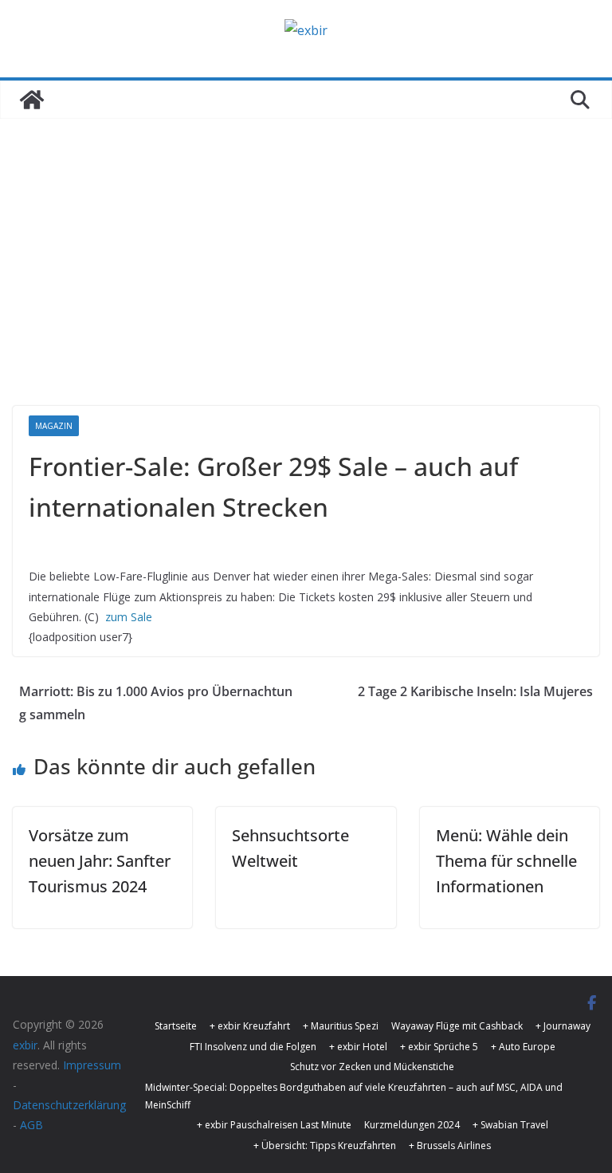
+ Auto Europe (523, 1046)
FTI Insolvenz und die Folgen (253, 1046)
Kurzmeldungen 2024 (412, 1125)
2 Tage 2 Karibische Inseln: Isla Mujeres (475, 691)
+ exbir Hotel (358, 1046)
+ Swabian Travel (510, 1125)
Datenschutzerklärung (69, 1104)
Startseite (176, 1026)
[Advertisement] (306, 238)
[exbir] (32, 100)
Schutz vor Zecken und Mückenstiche (372, 1066)
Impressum (92, 1065)
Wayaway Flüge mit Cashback (457, 1026)
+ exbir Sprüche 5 (439, 1046)
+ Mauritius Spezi (341, 1026)
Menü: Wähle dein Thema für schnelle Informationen (506, 861)
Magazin (54, 425)
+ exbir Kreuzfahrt (250, 1026)
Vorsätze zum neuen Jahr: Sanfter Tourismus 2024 (100, 861)
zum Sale (128, 616)
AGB (31, 1124)
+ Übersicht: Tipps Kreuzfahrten (324, 1145)
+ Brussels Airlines (450, 1145)
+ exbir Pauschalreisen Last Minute (274, 1125)
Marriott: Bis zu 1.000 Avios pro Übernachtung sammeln (155, 703)
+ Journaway (563, 1026)
